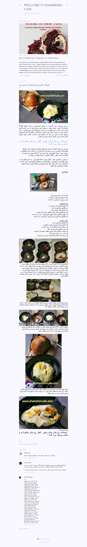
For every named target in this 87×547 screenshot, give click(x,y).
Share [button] (20, 75)
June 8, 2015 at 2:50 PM (30, 525)
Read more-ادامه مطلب (62, 75)
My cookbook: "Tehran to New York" (39, 58)
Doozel (26, 462)
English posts (29, 13)
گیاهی (36, 444)
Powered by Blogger (45, 539)
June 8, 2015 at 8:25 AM (30, 458)
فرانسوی (32, 444)
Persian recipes (26, 444)
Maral (25, 453)
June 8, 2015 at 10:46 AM (30, 472)
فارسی (37, 13)
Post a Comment (24, 528)
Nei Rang (27, 477)
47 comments (26, 75)
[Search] (67, 4)
